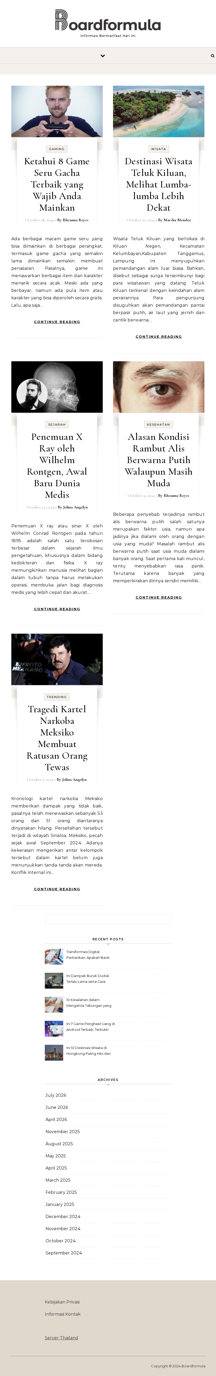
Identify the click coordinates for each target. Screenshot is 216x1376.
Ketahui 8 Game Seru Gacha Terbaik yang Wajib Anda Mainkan (57, 184)
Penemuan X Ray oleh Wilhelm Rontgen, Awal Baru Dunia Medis (57, 466)
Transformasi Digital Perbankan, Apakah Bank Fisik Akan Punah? (88, 955)
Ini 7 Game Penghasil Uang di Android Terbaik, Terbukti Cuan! (90, 1027)
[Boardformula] (108, 21)
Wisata (158, 149)
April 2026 (56, 1119)
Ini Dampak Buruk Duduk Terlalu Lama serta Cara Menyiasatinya (87, 979)
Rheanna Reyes (76, 220)
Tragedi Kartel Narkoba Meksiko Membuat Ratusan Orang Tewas (57, 738)
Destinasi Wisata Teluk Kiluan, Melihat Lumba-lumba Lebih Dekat (159, 184)
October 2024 (61, 1240)
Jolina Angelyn (75, 507)
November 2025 (63, 1131)
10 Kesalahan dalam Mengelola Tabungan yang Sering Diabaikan (88, 1003)
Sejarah (57, 424)
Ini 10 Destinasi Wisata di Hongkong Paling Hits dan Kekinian (88, 1051)
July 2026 (56, 1095)
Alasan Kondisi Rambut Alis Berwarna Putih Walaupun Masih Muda (159, 460)
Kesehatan (158, 424)
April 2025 (56, 1168)
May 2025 (56, 1155)
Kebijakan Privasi (62, 1302)
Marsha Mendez (177, 220)
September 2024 (64, 1252)
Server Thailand (61, 1337)
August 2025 (59, 1143)
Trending (57, 697)
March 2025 (58, 1180)
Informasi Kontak (63, 1314)
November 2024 (63, 1228)
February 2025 (61, 1192)
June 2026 (57, 1107)
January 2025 (60, 1204)
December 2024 (63, 1216)
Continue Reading (57, 322)
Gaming (57, 149)
